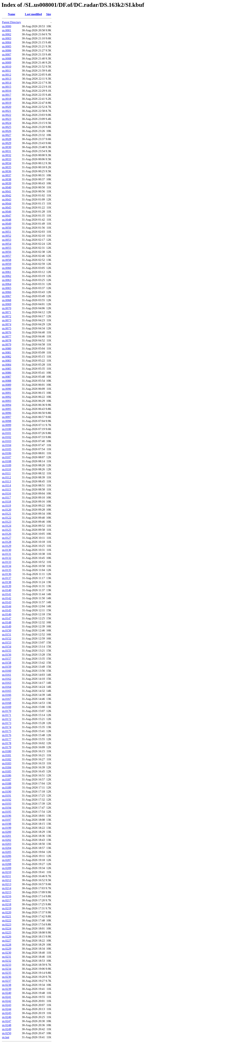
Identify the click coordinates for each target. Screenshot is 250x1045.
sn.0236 (6, 976)
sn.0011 (6, 70)
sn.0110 (6, 469)
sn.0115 (6, 489)
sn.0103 (6, 441)
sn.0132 (6, 557)
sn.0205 (6, 852)
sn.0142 (6, 598)
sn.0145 (6, 610)
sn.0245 (6, 1013)
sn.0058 (6, 259)
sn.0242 (6, 1001)
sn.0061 (6, 272)
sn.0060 (6, 267)
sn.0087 (6, 376)
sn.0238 (6, 984)
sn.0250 (6, 1033)
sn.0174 (6, 727)
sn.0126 (6, 533)
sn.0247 (6, 1021)
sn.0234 (6, 968)
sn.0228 (6, 944)
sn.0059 (6, 263)
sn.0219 (6, 908)
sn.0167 (6, 698)
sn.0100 (6, 429)
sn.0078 (6, 340)
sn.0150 (6, 630)
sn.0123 (6, 521)
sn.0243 (6, 1005)
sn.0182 (6, 759)
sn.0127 (6, 537)
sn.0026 (6, 131)
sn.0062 (6, 276)
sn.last (5, 1037)
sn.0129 (6, 545)
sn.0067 (6, 296)
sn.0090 (6, 388)
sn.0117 (6, 497)
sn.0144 (6, 606)
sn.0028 (6, 139)
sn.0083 (6, 360)
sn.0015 (6, 86)
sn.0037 (6, 175)
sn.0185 (6, 771)
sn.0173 (6, 723)
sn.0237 (6, 980)
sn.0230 (6, 952)
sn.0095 (6, 408)
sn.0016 (6, 90)
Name (11, 14)
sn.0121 (6, 513)
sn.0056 (6, 251)
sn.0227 (6, 940)
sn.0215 (6, 892)
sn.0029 (6, 143)
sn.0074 (6, 324)
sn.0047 (6, 215)
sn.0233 (6, 964)
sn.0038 (6, 179)
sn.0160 (6, 670)
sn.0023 (6, 118)
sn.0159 (6, 666)
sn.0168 (6, 702)
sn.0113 (6, 481)
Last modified (33, 14)
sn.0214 (6, 888)
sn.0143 (6, 602)
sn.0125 (6, 529)
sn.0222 (6, 920)
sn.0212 (6, 880)
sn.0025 (6, 127)
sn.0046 (6, 211)
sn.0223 (6, 924)
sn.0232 (6, 960)
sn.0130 (6, 549)
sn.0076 (6, 332)
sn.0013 (6, 78)
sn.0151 (6, 634)
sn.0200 (6, 831)
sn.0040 (6, 187)
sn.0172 (6, 719)
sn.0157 (6, 658)
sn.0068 (6, 300)
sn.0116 (6, 493)
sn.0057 (6, 255)
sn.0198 (6, 823)
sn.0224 (6, 928)
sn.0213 (6, 884)
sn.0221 (6, 916)
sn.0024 (6, 122)
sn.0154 (6, 646)
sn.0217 (6, 900)
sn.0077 (6, 336)
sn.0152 (6, 638)
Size (48, 14)
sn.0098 (6, 421)
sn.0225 (6, 932)
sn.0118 (6, 501)
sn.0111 (6, 473)
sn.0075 (6, 328)
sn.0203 (6, 843)
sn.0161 (6, 674)
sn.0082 (6, 356)
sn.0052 (6, 235)
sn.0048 (6, 219)
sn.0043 (6, 199)
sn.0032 (6, 155)
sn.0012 (6, 74)
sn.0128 (6, 541)
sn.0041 (6, 191)
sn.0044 (6, 203)
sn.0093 (6, 400)
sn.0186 (6, 775)
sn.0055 (6, 247)
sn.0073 (6, 320)
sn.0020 (6, 106)
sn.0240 (6, 992)
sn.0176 (6, 735)
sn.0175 (6, 731)
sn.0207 (6, 860)
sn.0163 (6, 682)
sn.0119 (6, 505)
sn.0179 (6, 747)
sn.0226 (6, 936)
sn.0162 (6, 678)
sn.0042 (6, 195)
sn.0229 (6, 948)
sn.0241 (6, 996)
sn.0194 (6, 807)
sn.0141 (6, 594)
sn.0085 (6, 368)
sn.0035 (6, 167)
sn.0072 (6, 316)
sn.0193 (6, 803)
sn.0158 (6, 662)
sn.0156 (6, 654)
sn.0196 (6, 815)
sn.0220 (6, 912)
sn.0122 (6, 517)
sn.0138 (6, 582)
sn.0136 (6, 574)
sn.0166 (6, 694)
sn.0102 (6, 437)
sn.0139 (6, 586)
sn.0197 (6, 819)
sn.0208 (6, 864)
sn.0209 (6, 868)
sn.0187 (6, 779)
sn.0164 (6, 686)
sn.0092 (6, 396)
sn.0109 (6, 465)
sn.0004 (6, 42)
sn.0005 (6, 46)
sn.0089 (6, 384)
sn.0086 (6, 372)
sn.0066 (6, 292)
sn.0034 (6, 163)
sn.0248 (6, 1025)
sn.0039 (6, 183)
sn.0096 (6, 412)
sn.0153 (6, 642)
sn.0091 (6, 392)
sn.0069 (6, 304)
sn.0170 (6, 711)
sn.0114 (6, 485)
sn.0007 (6, 54)
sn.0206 (6, 856)
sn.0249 (6, 1029)
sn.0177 (6, 739)
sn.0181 (6, 755)
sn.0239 (6, 988)
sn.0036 (6, 171)
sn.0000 (6, 26)
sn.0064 (6, 284)
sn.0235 (6, 972)
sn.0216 (6, 896)
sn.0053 (6, 239)
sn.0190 (6, 791)
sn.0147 (6, 618)
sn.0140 (6, 590)
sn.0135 (6, 570)
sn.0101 (6, 433)
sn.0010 (6, 66)
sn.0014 (6, 82)
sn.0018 (6, 98)
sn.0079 (6, 344)
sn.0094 (6, 404)
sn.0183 (6, 763)
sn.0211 (6, 876)
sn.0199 (6, 827)
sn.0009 (6, 62)
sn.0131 (6, 553)
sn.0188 (6, 783)
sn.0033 (6, 159)
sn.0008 (6, 58)
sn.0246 (6, 1017)
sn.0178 (6, 743)
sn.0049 (6, 223)
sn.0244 (6, 1009)
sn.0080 (6, 348)
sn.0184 (6, 767)
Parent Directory (11, 22)
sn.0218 (6, 904)
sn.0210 (6, 872)
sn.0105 (6, 449)
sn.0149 (6, 626)
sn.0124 (6, 525)
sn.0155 (6, 650)
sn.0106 (6, 453)
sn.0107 (6, 457)
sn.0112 (6, 477)
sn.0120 (6, 509)
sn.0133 (6, 562)
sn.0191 (6, 795)
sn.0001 (6, 30)
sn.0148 (6, 622)
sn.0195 (6, 811)
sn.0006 (6, 50)
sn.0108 (6, 461)
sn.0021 (6, 110)
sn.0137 (6, 578)
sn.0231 (6, 956)
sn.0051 (6, 231)
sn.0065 (6, 288)
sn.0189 (6, 787)
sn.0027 (6, 135)
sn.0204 (6, 847)
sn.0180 (6, 751)
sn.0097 (6, 417)
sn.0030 (6, 147)
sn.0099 (6, 425)
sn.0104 (6, 445)
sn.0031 (6, 151)
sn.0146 (6, 614)
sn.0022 (6, 114)
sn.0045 (6, 207)
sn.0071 (6, 312)
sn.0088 (6, 380)
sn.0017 (6, 94)
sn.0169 (6, 707)
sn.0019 (6, 102)
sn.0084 (6, 364)
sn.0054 (6, 243)
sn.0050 (6, 227)
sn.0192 (6, 799)
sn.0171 (6, 715)
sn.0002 (6, 34)
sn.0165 (6, 690)
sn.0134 (6, 566)
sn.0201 (6, 835)
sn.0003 (6, 38)
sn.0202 (6, 839)
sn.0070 (6, 308)
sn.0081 (6, 352)
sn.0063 (6, 280)
